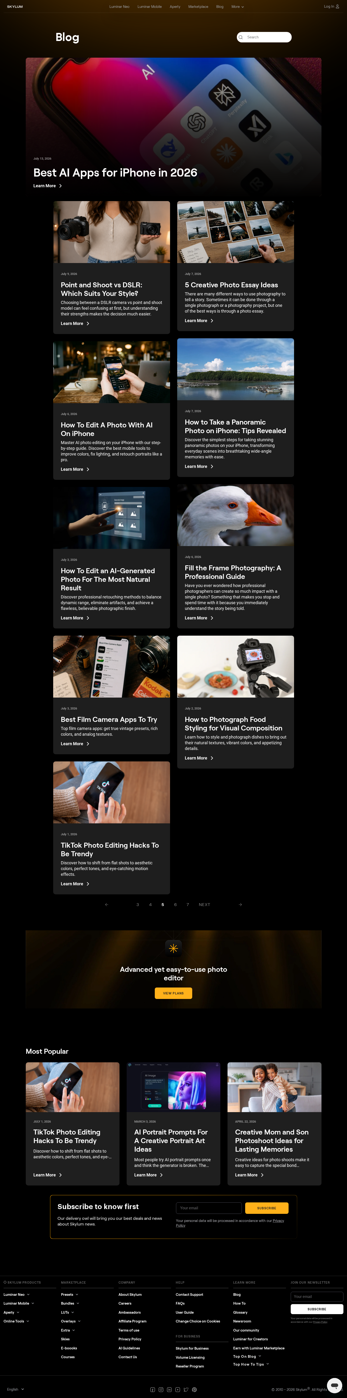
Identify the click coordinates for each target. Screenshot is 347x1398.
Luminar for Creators (250, 1339)
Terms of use (129, 1330)
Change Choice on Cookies (198, 1321)
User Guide (185, 1312)
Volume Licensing (190, 1357)
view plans (173, 993)
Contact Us (128, 1357)
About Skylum (130, 1294)
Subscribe (266, 1208)
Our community (246, 1330)
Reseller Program (190, 1366)
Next (205, 904)
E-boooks (69, 1348)
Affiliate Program (132, 1321)
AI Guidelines (129, 1348)
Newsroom (242, 1321)
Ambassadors (130, 1312)
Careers (125, 1303)
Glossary (240, 1312)
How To (239, 1303)
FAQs (180, 1303)
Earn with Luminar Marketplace (259, 1348)
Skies (65, 1339)
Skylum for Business (192, 1348)
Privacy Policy (130, 1339)
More (236, 6)
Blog (237, 1294)
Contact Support (189, 1294)
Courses (68, 1357)
